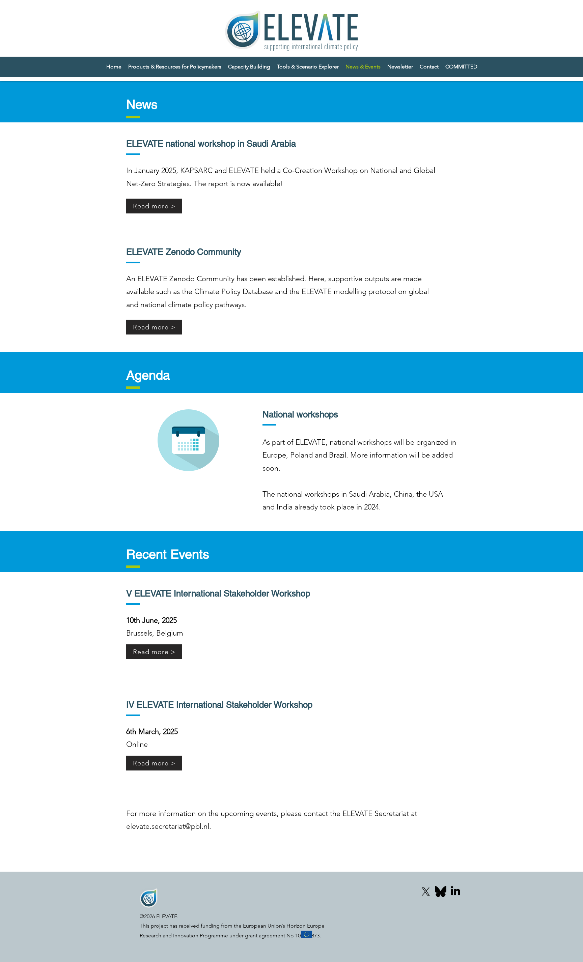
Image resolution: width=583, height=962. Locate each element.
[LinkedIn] (455, 891)
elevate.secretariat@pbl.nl (167, 826)
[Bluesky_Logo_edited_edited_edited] (440, 891)
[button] (461, 67)
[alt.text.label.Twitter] (426, 891)
